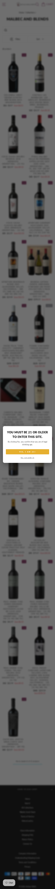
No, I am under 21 (27, 458)
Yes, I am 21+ (27, 452)
